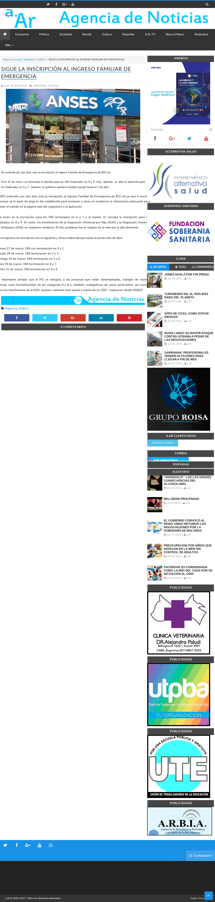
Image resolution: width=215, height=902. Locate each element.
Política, (53, 86)
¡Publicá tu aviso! (162, 443)
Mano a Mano (175, 34)
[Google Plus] (172, 139)
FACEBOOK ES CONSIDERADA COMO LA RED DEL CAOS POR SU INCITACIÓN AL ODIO (188, 570)
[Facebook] (155, 139)
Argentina (29, 59)
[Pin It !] (129, 318)
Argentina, (40, 86)
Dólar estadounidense (165, 460)
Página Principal (199, 898)
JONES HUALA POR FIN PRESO (186, 274)
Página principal (12, 59)
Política (41, 59)
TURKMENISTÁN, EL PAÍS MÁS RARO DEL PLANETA (186, 295)
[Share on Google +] (73, 318)
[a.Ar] (30, 18)
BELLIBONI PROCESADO (181, 498)
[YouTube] (206, 139)
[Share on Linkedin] (101, 318)
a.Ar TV (150, 34)
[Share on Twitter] (45, 318)
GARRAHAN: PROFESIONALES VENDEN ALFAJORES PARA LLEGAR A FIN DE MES (186, 356)
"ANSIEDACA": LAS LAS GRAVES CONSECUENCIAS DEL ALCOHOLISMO (187, 480)
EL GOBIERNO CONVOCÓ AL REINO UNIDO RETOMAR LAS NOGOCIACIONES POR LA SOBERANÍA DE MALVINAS (185, 525)
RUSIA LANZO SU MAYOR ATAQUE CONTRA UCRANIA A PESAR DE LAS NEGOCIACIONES (188, 336)
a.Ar (7, 898)
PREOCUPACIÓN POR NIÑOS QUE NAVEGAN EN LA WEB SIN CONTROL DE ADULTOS (188, 549)
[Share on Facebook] (16, 318)
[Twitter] (189, 139)
